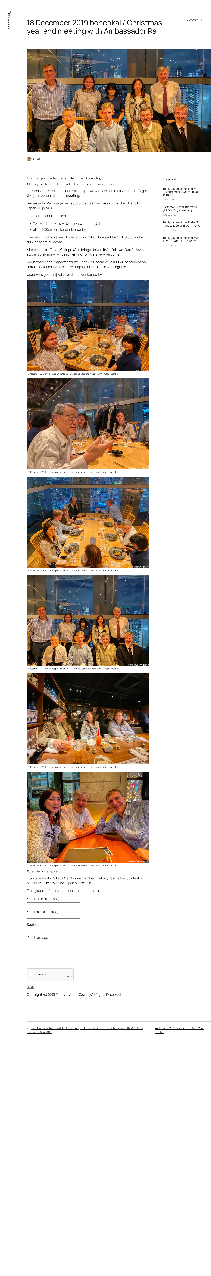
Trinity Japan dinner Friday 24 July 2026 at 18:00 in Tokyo (181, 239)
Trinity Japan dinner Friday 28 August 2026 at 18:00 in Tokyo (182, 224)
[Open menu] (9, 6)
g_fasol (36, 158)
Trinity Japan (9, 21)
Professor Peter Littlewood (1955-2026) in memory (180, 208)
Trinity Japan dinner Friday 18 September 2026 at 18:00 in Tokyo (180, 191)
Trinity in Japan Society (73, 994)
